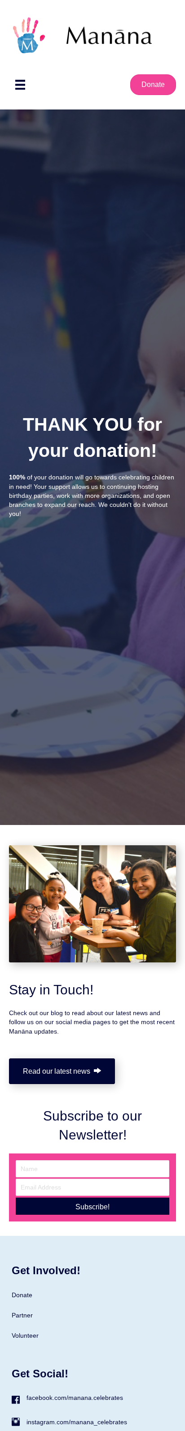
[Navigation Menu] (20, 84)
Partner (22, 1315)
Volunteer (25, 1335)
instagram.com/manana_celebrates (76, 1422)
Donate (22, 1295)
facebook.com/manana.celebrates (74, 1397)
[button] (92, 1206)
